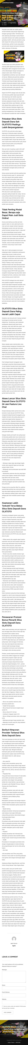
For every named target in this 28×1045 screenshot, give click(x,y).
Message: (4, 969)
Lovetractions (7, 3)
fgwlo (5, 23)
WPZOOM (18, 1042)
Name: (3, 985)
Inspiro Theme (11, 1042)
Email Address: (6, 992)
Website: (4, 999)
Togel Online (13, 23)
